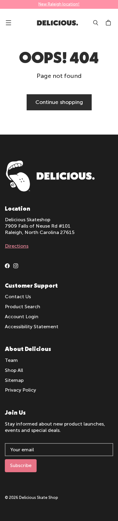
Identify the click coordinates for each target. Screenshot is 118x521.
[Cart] (109, 22)
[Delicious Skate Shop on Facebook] (7, 266)
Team (11, 360)
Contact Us (18, 296)
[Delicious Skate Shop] (57, 23)
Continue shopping (59, 102)
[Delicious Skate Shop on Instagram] (15, 266)
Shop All (14, 370)
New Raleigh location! (59, 4)
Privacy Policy (20, 390)
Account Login (21, 316)
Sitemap (14, 380)
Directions (16, 246)
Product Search (22, 306)
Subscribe (20, 465)
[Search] (95, 22)
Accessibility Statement (31, 326)
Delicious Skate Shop (38, 497)
